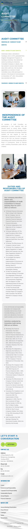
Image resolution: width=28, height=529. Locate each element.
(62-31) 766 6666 (5, 466)
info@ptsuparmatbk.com (7, 476)
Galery (2, 515)
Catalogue (3, 512)
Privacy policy (17, 526)
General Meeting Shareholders (8, 507)
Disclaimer (9, 526)
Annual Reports (5, 496)
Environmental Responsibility (8, 488)
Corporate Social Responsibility (9, 490)
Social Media (4, 518)
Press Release (4, 510)
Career (2, 485)
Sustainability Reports (6, 493)
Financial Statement (6, 498)
